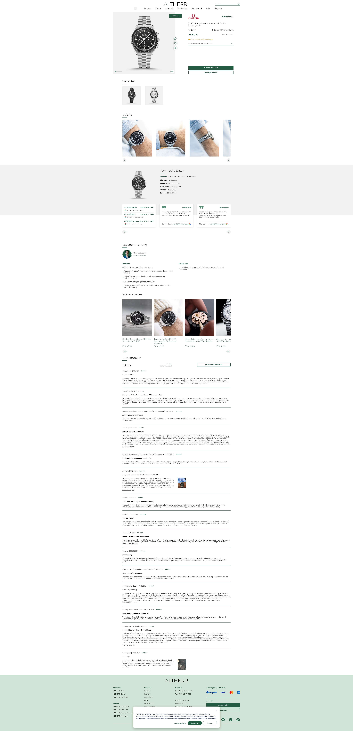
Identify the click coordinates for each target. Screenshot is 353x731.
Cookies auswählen (180, 723)
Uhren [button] (158, 9)
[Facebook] (223, 719)
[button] (135, 8)
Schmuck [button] (169, 9)
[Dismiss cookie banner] (216, 710)
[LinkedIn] (238, 719)
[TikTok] (230, 719)
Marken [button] (147, 9)
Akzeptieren (194, 723)
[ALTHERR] (175, 4)
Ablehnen (210, 723)
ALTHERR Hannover (180, 224)
